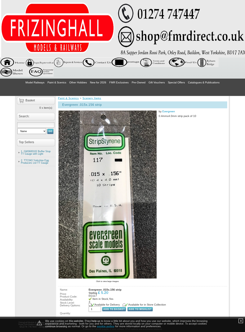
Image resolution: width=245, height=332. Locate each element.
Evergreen (168, 111)
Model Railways (34, 82)
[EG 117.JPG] (107, 194)
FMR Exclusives (119, 82)
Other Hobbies (78, 82)
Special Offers (176, 82)
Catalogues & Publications (204, 82)
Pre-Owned (138, 82)
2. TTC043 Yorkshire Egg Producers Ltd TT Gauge (35, 161)
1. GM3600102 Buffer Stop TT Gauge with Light (36, 152)
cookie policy (105, 326)
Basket (30, 100)
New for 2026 (98, 82)
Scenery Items (91, 98)
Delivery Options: (70, 305)
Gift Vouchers (157, 82)
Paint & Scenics (56, 82)
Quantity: (65, 313)
